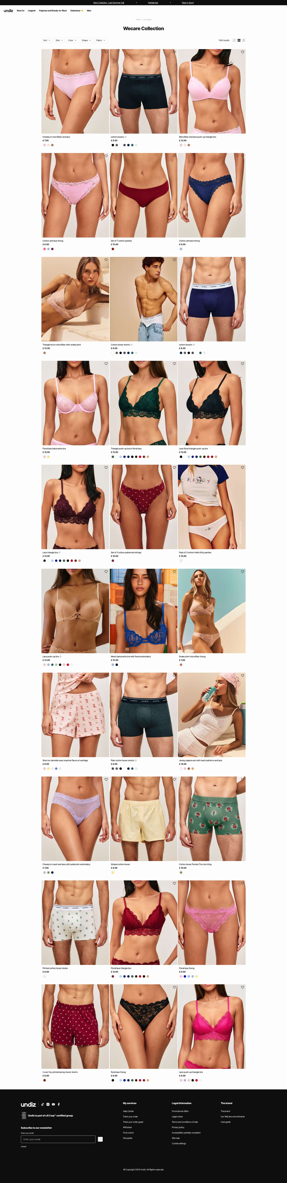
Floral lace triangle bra (121, 968)
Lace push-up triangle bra (191, 1072)
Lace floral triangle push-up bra (193, 448)
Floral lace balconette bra (54, 448)
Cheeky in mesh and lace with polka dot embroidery (66, 864)
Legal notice (177, 1116)
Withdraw (127, 1127)
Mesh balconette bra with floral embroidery (131, 656)
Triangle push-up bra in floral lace (126, 448)
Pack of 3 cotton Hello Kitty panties (195, 552)
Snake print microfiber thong (192, 656)
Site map (176, 1138)
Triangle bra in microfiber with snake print (62, 344)
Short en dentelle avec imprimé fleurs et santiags (65, 760)
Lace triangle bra (50, 552)
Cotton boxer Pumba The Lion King (195, 864)
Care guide (225, 1122)
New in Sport (188, 2)
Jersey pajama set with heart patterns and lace (200, 760)
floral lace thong (118, 1072)
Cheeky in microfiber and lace (56, 137)
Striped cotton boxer (120, 864)
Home (138, 19)
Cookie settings (179, 1143)
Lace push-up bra (51, 656)
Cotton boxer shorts (120, 344)
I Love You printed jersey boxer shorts (60, 1072)
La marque (147, 19)
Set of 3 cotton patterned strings (126, 552)
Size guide (127, 1138)
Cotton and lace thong (53, 240)
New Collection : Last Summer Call (108, 2)
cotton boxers (117, 137)
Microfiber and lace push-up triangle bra (197, 137)
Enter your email (27, 1133)
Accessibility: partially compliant (186, 1132)
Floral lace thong (186, 968)
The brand (225, 1111)
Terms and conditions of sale (185, 1122)
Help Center (128, 1111)
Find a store (128, 1132)
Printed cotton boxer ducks (55, 968)
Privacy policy (178, 1127)
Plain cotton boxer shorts (123, 760)
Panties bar (153, 2)
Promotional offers (180, 1111)
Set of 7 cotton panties (121, 240)
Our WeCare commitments (233, 1116)
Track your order (130, 1116)
